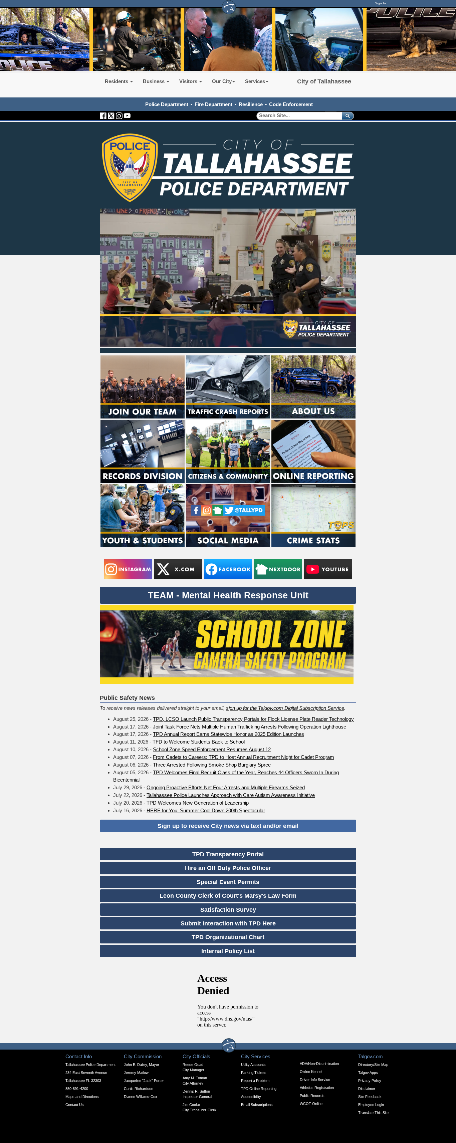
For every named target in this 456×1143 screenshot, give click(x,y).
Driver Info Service (315, 1080)
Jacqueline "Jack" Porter (144, 1081)
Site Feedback (370, 1097)
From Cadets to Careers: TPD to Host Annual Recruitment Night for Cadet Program (243, 757)
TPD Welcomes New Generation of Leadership (198, 803)
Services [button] (255, 81)
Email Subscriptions (257, 1105)
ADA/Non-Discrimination (319, 1064)
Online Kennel (311, 1072)
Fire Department (213, 104)
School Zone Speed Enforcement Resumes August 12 (212, 749)
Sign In (380, 3)
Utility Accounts (253, 1065)
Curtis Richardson (138, 1089)
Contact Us (74, 1105)
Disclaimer (366, 1089)
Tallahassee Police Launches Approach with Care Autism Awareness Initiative (231, 795)
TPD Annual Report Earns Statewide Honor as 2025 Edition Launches (228, 734)
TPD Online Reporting (258, 1089)
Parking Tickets (253, 1073)
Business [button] (154, 81)
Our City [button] (222, 81)
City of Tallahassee (324, 81)
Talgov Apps (368, 1073)
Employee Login (371, 1105)
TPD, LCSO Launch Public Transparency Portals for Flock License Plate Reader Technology (253, 719)
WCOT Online (311, 1104)
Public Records (312, 1096)
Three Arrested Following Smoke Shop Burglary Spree (212, 765)
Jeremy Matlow (136, 1073)
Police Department (166, 104)
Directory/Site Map (373, 1065)
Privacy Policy (369, 1081)
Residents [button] (117, 81)
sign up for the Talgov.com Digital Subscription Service (285, 708)
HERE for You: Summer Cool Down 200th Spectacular (206, 810)
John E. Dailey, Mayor (141, 1065)
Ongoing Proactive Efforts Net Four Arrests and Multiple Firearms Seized (226, 787)
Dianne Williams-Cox (140, 1097)
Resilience (251, 104)
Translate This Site (373, 1113)
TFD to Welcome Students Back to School (199, 742)
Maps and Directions (82, 1097)
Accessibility (251, 1097)
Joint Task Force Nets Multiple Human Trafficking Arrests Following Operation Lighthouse (249, 727)
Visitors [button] (189, 81)
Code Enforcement (291, 104)
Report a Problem (255, 1081)
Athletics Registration (317, 1088)
